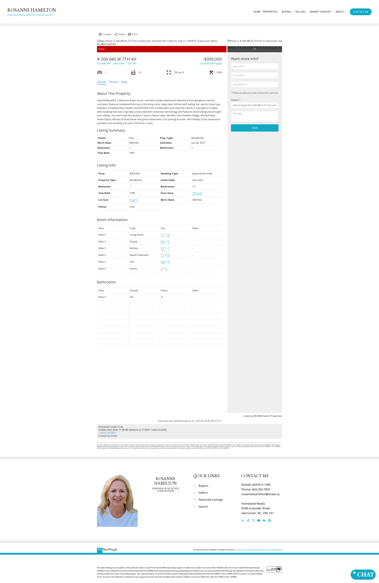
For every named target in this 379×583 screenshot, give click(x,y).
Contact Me (360, 11)
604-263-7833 (261, 489)
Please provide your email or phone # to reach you (255, 93)
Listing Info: (106, 165)
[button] (361, 11)
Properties (270, 11)
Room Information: (112, 219)
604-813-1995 (261, 485)
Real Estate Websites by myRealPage (266, 549)
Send (255, 127)
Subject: (235, 99)
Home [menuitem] (257, 11)
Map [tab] (124, 82)
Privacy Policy (242, 549)
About (340, 11)
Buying (286, 11)
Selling (300, 11)
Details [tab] (101, 82)
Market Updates (320, 11)
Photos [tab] (114, 82)
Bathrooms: (106, 282)
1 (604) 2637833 (107, 432)
